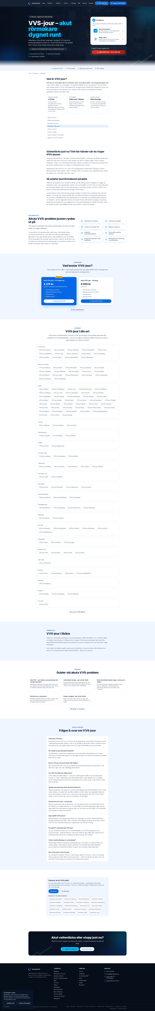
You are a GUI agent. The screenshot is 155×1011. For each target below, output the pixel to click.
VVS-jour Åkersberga (87, 357)
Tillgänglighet (113, 1008)
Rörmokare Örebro (69, 902)
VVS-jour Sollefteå (75, 497)
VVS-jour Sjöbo (69, 400)
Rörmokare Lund (84, 905)
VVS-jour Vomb (55, 415)
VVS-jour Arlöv (55, 407)
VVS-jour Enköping (58, 425)
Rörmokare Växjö (82, 912)
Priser (65, 3)
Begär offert (80, 1006)
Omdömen (82, 973)
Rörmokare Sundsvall (80, 909)
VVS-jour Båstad (80, 404)
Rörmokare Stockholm (56, 899)
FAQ (79, 3)
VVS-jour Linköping (44, 456)
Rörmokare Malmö (84, 899)
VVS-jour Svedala (57, 400)
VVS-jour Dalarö (57, 357)
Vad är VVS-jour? (52, 117)
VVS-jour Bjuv (43, 404)
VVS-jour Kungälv (74, 371)
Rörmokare (36, 73)
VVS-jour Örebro (44, 446)
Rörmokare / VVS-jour (60, 973)
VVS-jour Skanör (85, 411)
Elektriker (56, 971)
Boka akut (73, 1006)
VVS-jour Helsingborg (58, 389)
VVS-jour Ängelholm (45, 396)
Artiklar (58, 3)
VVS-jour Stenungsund (71, 375)
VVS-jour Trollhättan (45, 371)
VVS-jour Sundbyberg (45, 353)
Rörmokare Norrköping (71, 905)
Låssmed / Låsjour (58, 976)
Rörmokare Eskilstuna (95, 909)
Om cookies (6, 1006)
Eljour (55, 980)
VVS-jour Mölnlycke (60, 378)
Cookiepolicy (118, 1006)
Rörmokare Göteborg (70, 899)
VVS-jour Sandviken (57, 487)
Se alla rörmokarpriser (77, 309)
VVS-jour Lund (71, 389)
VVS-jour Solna (102, 350)
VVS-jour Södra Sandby (94, 407)
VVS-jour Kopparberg (58, 446)
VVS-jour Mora (69, 573)
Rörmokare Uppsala (97, 899)
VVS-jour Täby (59, 353)
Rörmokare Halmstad (69, 912)
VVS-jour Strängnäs (89, 507)
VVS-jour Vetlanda (97, 466)
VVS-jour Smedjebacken (84, 573)
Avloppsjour (57, 987)
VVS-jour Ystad (58, 392)
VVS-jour (56, 982)
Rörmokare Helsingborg (98, 902)
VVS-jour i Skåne (52, 132)
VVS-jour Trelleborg (44, 392)
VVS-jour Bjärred (44, 411)
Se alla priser (65, 891)
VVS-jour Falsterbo (71, 411)
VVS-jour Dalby (79, 407)
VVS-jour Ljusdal (86, 487)
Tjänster (49, 3)
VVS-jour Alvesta (56, 542)
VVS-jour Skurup (81, 400)
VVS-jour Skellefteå (56, 477)
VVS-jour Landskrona (101, 389)
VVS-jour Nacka (85, 353)
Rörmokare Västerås (55, 902)
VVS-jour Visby (43, 604)
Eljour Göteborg (58, 991)
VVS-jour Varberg (74, 528)
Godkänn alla (10, 1003)
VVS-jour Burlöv (43, 400)
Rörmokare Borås (67, 909)
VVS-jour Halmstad (44, 528)
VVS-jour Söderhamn (72, 487)
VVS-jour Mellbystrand (45, 532)
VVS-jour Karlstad (44, 518)
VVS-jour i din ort (52, 129)
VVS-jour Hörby (93, 404)
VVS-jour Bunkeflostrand (100, 411)
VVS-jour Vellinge (59, 396)
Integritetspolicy (109, 1006)
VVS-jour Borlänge (56, 573)
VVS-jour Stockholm (45, 350)
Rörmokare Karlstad (55, 912)
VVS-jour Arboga (70, 435)
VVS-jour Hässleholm (72, 392)
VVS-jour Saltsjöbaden (71, 357)
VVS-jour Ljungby (69, 542)
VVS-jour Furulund (109, 407)
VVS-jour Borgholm (73, 594)
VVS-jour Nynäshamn (88, 350)
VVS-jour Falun (43, 573)
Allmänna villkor (100, 1006)
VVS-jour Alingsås (87, 375)
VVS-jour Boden (55, 552)
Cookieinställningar (122, 1008)
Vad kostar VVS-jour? (53, 126)
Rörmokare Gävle (54, 909)
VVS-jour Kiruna (79, 552)
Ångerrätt (124, 1006)
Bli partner (82, 985)
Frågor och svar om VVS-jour (55, 137)
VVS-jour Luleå (43, 552)
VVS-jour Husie (43, 407)
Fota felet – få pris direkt (90, 1006)
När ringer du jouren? (53, 123)
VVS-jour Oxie (43, 415)
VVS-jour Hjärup (67, 407)
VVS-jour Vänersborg (101, 375)
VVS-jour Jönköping (45, 466)
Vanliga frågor (83, 980)
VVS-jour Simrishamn (96, 400)
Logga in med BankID (119, 3)
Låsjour (56, 985)
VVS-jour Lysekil (57, 375)
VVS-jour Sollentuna (72, 353)
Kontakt (91, 3)
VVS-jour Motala (73, 456)
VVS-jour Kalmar (44, 594)
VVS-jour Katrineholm (74, 507)
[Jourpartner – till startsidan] (34, 3)
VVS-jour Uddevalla (59, 371)
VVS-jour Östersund (45, 563)
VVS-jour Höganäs (98, 392)
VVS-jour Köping (57, 435)
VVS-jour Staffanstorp (73, 396)
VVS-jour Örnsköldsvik (60, 497)
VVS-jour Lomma (101, 396)
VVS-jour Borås (57, 367)
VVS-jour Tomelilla (110, 400)
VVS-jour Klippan (55, 404)
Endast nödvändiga (24, 1003)
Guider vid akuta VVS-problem (55, 135)
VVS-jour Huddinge (99, 353)
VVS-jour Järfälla (44, 357)
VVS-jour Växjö (43, 542)
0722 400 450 (103, 3)
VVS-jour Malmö (43, 389)
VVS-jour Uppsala (44, 425)
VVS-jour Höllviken (57, 411)
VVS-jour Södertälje (73, 350)
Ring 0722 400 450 (60, 301)
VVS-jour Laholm (102, 528)
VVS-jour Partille (99, 371)
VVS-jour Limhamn (106, 404)
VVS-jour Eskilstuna (44, 507)
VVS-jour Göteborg (44, 367)
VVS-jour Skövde (99, 367)
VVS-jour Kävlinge (88, 396)
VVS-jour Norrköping (59, 456)
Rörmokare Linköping (83, 902)
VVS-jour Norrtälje (59, 350)
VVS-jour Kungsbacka (59, 528)
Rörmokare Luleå (95, 912)
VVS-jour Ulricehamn (45, 378)
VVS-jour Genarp (67, 415)
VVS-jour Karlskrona (45, 583)
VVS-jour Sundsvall (44, 497)
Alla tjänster (57, 998)
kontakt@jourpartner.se (112, 974)
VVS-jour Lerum (86, 371)
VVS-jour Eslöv (85, 392)
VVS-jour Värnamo (59, 466)
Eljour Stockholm (58, 989)
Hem (43, 3)
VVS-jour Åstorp (68, 404)
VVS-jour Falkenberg (88, 528)
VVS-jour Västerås (44, 435)
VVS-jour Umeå (43, 477)
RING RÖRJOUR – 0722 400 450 (109, 52)
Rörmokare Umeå (97, 905)
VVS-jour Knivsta (71, 425)
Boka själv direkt (87, 949)
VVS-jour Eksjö (85, 466)
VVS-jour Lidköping (85, 367)
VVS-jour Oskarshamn (58, 594)
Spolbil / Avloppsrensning (60, 978)
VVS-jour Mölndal (44, 375)
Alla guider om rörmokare (77, 709)
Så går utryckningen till (53, 120)
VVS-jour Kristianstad (85, 389)
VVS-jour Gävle (43, 487)
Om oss (84, 3)
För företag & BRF (84, 976)
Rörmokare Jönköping (56, 905)
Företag (73, 3)
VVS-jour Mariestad (71, 367)
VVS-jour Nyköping (59, 507)
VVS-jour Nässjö (72, 466)
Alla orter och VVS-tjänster (77, 612)
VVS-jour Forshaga (58, 518)
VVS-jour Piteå (68, 552)
